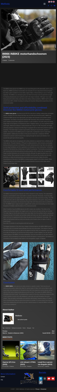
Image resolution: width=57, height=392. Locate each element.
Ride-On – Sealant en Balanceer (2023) (13, 332)
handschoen (8, 328)
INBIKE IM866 (9, 286)
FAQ (2, 380)
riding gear (29, 328)
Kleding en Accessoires (17, 328)
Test (33, 328)
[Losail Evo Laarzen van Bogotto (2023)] (46, 350)
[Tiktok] (41, 382)
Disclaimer (43, 389)
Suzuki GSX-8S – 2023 (48, 332)
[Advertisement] (28, 74)
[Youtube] (54, 5)
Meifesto (5, 4)
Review (24, 328)
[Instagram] (51, 5)
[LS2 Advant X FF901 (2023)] (28, 350)
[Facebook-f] (48, 5)
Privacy (37, 389)
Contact (3, 376)
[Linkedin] (41, 378)
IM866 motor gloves (11, 113)
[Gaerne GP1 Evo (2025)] (11, 350)
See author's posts (22, 319)
